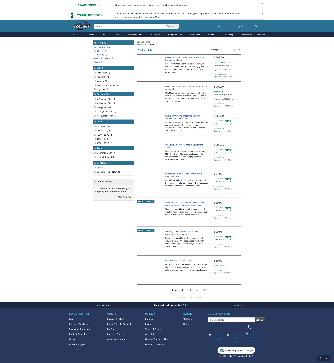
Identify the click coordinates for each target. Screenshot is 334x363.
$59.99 (218, 202)
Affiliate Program (77, 344)
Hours (72, 339)
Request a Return (115, 319)
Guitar (104, 35)
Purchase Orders (115, 334)
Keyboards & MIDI (135, 35)
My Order (112, 329)
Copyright (150, 334)
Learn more (183, 5)
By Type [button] (113, 148)
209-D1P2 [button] (171, 305)
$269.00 (219, 116)
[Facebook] (223, 327)
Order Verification (116, 339)
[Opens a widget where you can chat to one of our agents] (324, 358)
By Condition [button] (113, 162)
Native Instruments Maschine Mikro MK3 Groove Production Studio (184, 117)
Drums (211, 35)
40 (189, 290)
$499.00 (219, 57)
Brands (91, 35)
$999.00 (219, 86)
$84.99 (218, 173)
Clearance (260, 35)
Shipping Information (79, 329)
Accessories (247, 35)
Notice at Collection (155, 344)
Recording (155, 35)
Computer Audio (175, 35)
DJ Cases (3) (100, 51)
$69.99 (218, 260)
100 (205, 290)
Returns (149, 319)
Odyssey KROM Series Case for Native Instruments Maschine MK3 (183, 233)
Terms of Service (153, 329)
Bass (117, 35)
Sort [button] (236, 49)
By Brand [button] (113, 67)
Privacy (149, 324)
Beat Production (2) (103, 47)
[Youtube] (262, 327)
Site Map (73, 349)
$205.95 (219, 145)
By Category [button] (113, 42)
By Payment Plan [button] (113, 94)
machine (140, 45)
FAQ (71, 319)
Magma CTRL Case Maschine (178, 260)
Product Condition (78, 334)
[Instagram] (236, 327)
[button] (224, 49)
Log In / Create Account (119, 324)
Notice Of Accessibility (156, 339)
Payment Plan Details (79, 324)
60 (197, 290)
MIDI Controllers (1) (103, 58)
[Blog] (211, 327)
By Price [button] (113, 121)
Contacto (188, 319)
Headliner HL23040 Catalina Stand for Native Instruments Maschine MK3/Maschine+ (186, 204)
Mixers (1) (98, 62)
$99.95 (218, 231)
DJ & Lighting (227, 35)
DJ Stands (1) (100, 54)
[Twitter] (249, 327)
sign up (259, 320)
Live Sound (195, 35)
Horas (186, 324)
